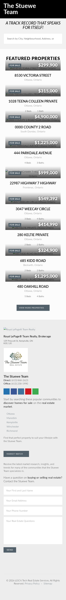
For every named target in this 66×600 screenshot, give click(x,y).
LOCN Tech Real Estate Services (32, 580)
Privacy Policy (32, 583)
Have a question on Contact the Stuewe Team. (33, 479)
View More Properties (32, 308)
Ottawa (11, 414)
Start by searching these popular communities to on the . (32, 403)
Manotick (12, 418)
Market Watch (15, 454)
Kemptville (12, 422)
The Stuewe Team (20, 9)
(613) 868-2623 (20, 380)
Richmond (12, 431)
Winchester (13, 426)
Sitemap (48, 583)
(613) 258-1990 (19, 383)
